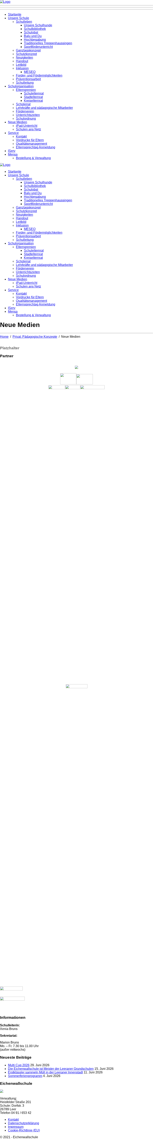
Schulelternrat (34, 93)
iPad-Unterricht (26, 125)
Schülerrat (23, 104)
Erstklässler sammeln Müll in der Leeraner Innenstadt (45, 1072)
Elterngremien (26, 90)
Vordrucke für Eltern (30, 140)
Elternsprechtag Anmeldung (35, 147)
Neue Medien (17, 122)
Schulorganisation (21, 86)
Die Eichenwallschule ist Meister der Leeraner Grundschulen (51, 1068)
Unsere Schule (18, 18)
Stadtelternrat (33, 97)
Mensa (13, 154)
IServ (11, 151)
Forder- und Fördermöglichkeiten (39, 75)
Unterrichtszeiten (28, 115)
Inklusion (22, 68)
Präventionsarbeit (28, 79)
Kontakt (21, 136)
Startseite (14, 14)
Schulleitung (25, 82)
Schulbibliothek (35, 29)
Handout (22, 61)
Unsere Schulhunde (38, 25)
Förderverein (25, 111)
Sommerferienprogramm (25, 1076)
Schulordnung (26, 118)
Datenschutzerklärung (23, 1123)
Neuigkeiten (24, 57)
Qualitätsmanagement (31, 143)
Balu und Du (33, 36)
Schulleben (24, 21)
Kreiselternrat (33, 100)
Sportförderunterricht (38, 46)
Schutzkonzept (26, 54)
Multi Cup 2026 (18, 1065)
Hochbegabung (35, 39)
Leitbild (21, 64)
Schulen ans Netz (28, 129)
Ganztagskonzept (28, 50)
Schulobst (31, 32)
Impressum (16, 1126)
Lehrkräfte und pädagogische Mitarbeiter (44, 107)
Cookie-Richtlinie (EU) (24, 1130)
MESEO (29, 72)
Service (13, 133)
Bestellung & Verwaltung (33, 158)
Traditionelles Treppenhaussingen (48, 43)
